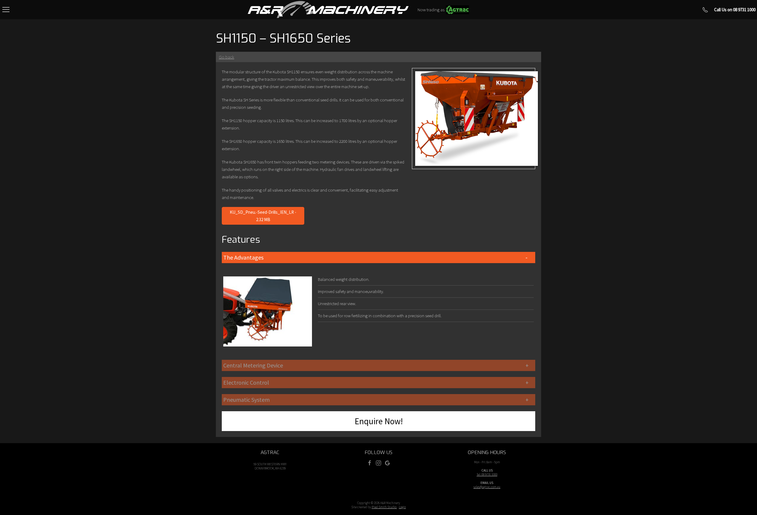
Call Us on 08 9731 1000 (735, 9)
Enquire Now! (379, 421)
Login (402, 507)
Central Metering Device (253, 365)
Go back (226, 57)
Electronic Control (246, 382)
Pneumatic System (246, 399)
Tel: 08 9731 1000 (487, 474)
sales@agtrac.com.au (486, 487)
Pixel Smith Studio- (384, 507)
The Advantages (243, 257)
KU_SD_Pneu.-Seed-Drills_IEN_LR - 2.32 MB (263, 215)
